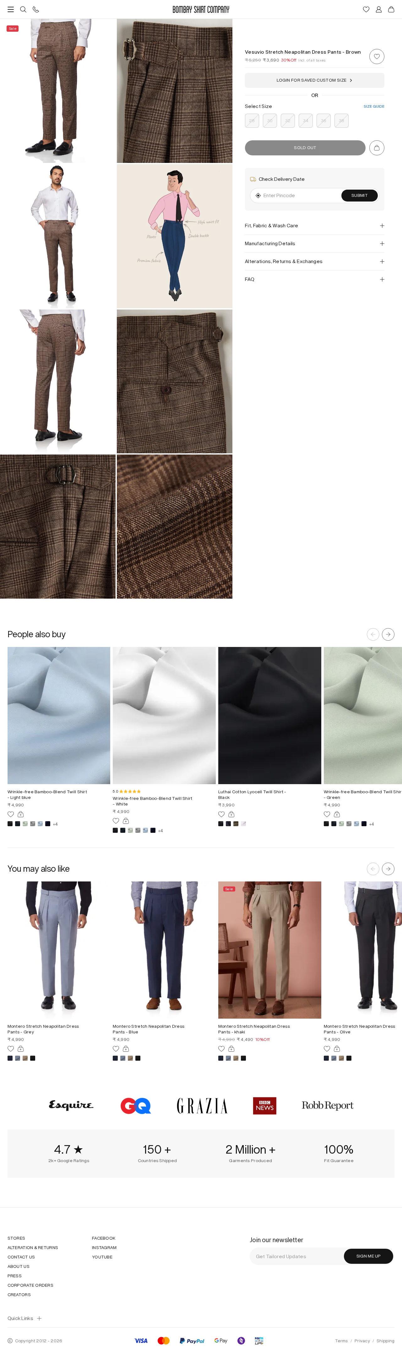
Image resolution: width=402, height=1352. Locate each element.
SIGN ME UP (368, 1256)
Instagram (104, 1248)
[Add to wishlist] (376, 56)
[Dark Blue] (17, 823)
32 (288, 120)
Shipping (385, 1341)
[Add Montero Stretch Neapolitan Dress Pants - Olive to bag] (337, 1049)
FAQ (249, 279)
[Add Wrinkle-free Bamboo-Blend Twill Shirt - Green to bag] (337, 814)
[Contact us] (36, 9)
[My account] (379, 9)
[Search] (23, 9)
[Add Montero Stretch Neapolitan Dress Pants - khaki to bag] (231, 1049)
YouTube (102, 1257)
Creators (19, 1295)
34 (306, 120)
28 (252, 120)
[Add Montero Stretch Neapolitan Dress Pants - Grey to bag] (21, 1049)
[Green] (25, 823)
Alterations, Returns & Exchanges (284, 261)
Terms (341, 1341)
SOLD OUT (305, 147)
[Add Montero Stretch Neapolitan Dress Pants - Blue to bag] (126, 1049)
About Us (19, 1266)
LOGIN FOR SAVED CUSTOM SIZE (311, 80)
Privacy (362, 1341)
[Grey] (32, 823)
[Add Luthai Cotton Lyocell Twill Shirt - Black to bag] (231, 814)
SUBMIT (359, 195)
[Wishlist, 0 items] (366, 9)
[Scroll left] (373, 634)
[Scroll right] (388, 634)
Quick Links (21, 1318)
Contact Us (21, 1257)
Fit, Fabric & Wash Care (271, 226)
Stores (16, 1238)
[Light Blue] (40, 823)
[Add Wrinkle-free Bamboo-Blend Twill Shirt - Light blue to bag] (21, 814)
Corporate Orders (30, 1285)
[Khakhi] (25, 1058)
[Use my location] (258, 195)
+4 (55, 823)
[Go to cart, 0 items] (376, 147)
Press (15, 1276)
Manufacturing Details (270, 243)
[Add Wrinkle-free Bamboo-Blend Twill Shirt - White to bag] (126, 821)
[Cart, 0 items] (391, 9)
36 (324, 120)
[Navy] (47, 823)
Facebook (104, 1238)
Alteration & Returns (33, 1248)
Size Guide (374, 106)
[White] (243, 823)
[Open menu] (11, 9)
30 (270, 120)
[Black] (10, 823)
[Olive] (235, 823)
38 (342, 120)
